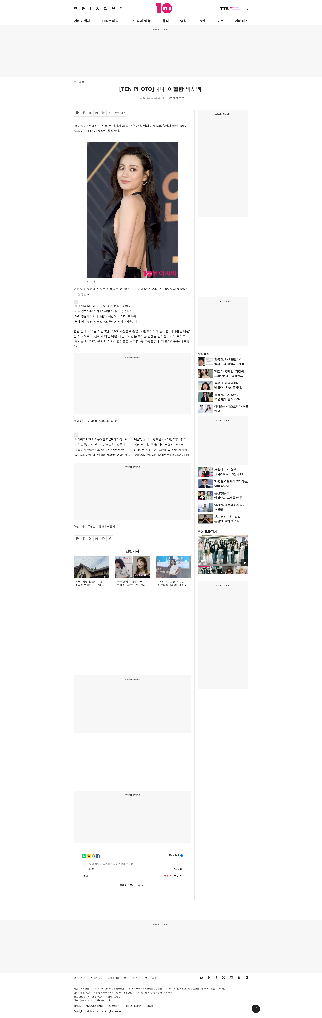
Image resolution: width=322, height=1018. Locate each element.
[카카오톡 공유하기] (77, 113)
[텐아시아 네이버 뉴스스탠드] (113, 8)
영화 (183, 21)
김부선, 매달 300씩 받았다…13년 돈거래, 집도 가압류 (228, 387)
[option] (223, 550)
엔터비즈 (241, 21)
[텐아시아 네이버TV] (83, 8)
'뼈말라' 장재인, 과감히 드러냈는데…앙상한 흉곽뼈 (229, 376)
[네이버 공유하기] (96, 113)
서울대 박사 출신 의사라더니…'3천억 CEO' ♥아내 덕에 (230, 474)
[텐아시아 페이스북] (90, 8)
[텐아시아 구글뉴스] (121, 8)
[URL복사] (109, 113)
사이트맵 (149, 1006)
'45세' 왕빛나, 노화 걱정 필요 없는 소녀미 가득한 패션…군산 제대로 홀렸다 (88, 584)
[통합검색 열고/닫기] (246, 9)
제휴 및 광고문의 (133, 1006)
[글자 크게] (116, 113)
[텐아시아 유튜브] (75, 8)
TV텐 (202, 21)
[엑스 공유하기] (90, 113)
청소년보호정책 (114, 1006)
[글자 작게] (123, 113)
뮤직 (165, 21)
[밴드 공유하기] (103, 113)
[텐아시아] (164, 8)
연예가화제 (82, 21)
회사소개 (78, 1006)
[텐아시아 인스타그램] (105, 8)
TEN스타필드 (112, 21)
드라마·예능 (142, 21)
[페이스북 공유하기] (83, 113)
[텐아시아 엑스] (97, 8)
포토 (220, 21)
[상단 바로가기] (256, 1009)
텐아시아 (91, 1011)
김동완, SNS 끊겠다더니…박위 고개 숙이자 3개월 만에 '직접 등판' (231, 364)
